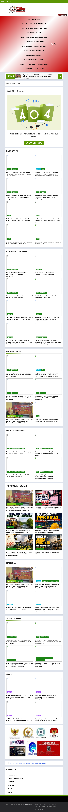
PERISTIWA (43, 192)
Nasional (32, 64)
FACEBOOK (38, 804)
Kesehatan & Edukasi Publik (34, 51)
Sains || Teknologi (13, 789)
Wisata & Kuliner (12, 636)
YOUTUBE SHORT (40, 807)
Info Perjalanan (26, 46)
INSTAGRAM (46, 804)
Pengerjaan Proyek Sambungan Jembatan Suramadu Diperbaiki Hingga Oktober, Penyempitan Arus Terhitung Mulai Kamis (46, 174)
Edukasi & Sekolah (34, 33)
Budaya (9, 659)
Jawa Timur (19, 416)
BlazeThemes (28, 804)
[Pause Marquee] (60, 76)
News (9, 169)
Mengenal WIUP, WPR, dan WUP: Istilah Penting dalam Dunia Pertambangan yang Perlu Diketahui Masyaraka (19, 553)
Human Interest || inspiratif (34, 42)
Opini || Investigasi (30, 59)
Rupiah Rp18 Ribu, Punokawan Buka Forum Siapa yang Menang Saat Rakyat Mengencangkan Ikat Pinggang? (46, 476)
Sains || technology (41, 46)
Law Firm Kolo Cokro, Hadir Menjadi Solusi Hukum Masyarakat (28, 763)
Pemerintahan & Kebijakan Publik (34, 24)
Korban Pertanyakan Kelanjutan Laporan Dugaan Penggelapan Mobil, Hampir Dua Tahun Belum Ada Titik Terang (48, 342)
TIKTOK (54, 804)
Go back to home (34, 143)
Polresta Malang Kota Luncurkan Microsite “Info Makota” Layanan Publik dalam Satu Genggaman (18, 197)
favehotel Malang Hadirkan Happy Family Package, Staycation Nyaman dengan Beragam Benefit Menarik (48, 641)
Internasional (43, 64)
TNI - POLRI (14, 169)
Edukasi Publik (11, 548)
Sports (41, 59)
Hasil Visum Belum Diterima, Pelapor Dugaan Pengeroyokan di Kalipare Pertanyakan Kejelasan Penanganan (47, 319)
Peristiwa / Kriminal (13, 292)
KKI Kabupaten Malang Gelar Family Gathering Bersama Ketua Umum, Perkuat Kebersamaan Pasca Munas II (47, 665)
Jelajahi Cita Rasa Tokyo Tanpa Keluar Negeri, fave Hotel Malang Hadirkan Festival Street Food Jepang (19, 641)
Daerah (22, 64)
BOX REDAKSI (39, 68)
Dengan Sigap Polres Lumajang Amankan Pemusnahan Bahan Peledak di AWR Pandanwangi (46, 197)
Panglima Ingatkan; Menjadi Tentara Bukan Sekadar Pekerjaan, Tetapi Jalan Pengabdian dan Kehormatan (18, 174)
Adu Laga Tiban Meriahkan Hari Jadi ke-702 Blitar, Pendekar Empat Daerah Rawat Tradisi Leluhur (47, 220)
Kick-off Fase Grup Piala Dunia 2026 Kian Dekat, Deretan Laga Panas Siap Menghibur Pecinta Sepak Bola (19, 697)
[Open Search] (52, 44)
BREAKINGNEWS (11, 416)
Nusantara (29, 68)
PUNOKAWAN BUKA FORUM (18, 448)
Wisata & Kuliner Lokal (34, 55)
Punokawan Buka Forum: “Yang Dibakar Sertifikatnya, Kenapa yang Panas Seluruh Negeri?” (46, 453)
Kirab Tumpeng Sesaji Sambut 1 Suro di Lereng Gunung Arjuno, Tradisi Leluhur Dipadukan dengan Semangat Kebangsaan (19, 665)
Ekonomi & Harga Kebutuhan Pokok (34, 28)
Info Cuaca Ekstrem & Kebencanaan (34, 37)
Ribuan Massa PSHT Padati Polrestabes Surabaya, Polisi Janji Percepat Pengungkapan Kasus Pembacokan (19, 342)
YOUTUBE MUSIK (51, 807)
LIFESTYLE (11, 782)
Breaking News (33, 19)
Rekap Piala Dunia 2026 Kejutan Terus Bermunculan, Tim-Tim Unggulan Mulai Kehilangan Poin (45, 697)
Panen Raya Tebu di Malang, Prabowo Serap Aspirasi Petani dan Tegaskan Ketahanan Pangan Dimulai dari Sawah (47, 586)
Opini (9, 448)
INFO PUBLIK (39, 504)
